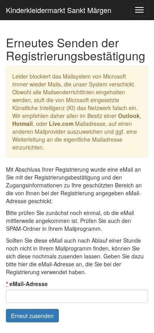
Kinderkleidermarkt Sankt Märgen (58, 10)
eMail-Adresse (27, 284)
